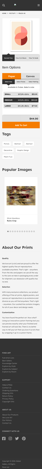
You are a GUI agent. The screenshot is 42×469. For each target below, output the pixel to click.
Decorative (8, 150)
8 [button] (24, 231)
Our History (7, 420)
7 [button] (22, 231)
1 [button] (8, 231)
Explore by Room (9, 372)
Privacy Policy (8, 399)
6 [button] (19, 231)
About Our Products (10, 415)
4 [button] (15, 231)
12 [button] (34, 231)
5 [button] (17, 231)
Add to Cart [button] (21, 125)
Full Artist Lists (8, 358)
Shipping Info (7, 393)
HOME (4, 13)
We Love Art (7, 417)
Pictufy (6, 144)
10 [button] (29, 231)
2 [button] (10, 231)
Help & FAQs (7, 385)
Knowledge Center (9, 363)
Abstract (17, 144)
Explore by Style (9, 366)
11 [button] (31, 231)
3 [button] (12, 231)
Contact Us (6, 388)
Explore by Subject (9, 369)
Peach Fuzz (8, 157)
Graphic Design (23, 150)
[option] (21, 201)
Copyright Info (8, 401)
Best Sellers (7, 361)
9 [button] (27, 231)
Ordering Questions (10, 390)
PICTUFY (12, 13)
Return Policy (7, 396)
